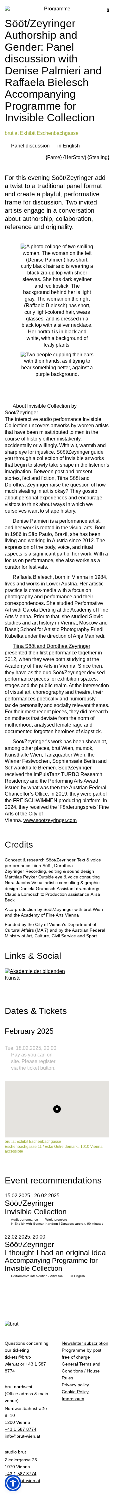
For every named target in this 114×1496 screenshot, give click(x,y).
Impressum (73, 1398)
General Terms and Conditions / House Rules (81, 1370)
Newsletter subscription (85, 1343)
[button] (13, 1483)
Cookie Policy (75, 1391)
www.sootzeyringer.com (50, 820)
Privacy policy (75, 1384)
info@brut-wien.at (22, 1436)
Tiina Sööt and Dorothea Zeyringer (51, 646)
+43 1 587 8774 (20, 1429)
